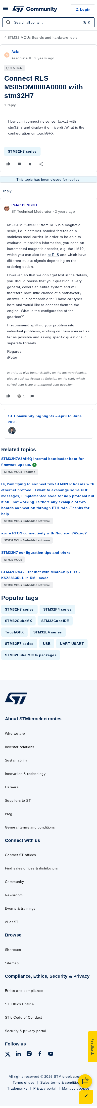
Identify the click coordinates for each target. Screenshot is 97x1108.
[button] (5, 10)
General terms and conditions (30, 827)
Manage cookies (76, 1088)
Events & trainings (20, 908)
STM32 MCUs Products (19, 471)
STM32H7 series (22, 151)
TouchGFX (14, 632)
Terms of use (24, 1082)
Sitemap (12, 963)
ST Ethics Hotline (19, 1004)
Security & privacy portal (25, 1031)
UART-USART (72, 644)
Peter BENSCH (24, 205)
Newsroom (14, 895)
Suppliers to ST (18, 800)
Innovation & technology (25, 774)
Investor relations (19, 747)
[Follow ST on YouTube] (51, 1054)
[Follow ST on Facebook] (40, 1054)
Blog (8, 814)
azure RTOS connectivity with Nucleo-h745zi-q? (44, 533)
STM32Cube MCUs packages (30, 655)
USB (46, 644)
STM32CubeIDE (55, 621)
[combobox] (48, 22)
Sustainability (16, 760)
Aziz (15, 52)
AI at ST (12, 922)
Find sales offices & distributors (31, 868)
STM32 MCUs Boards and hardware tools (42, 37)
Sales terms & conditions (61, 1082)
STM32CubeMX (18, 621)
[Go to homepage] (16, 704)
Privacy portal (44, 1088)
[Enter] (8, 22)
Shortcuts (13, 950)
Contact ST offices (20, 855)
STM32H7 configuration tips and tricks (36, 552)
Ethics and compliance (24, 991)
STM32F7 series (19, 644)
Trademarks (17, 1088)
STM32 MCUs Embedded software (27, 520)
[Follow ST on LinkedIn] (18, 1054)
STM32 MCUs (13, 559)
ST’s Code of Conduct (23, 1017)
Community (14, 882)
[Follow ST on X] (7, 1055)
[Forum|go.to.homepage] (34, 9)
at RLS (53, 255)
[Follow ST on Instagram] (29, 1054)
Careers (11, 787)
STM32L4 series (47, 632)
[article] (48, 301)
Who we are (15, 733)
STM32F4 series (57, 609)
